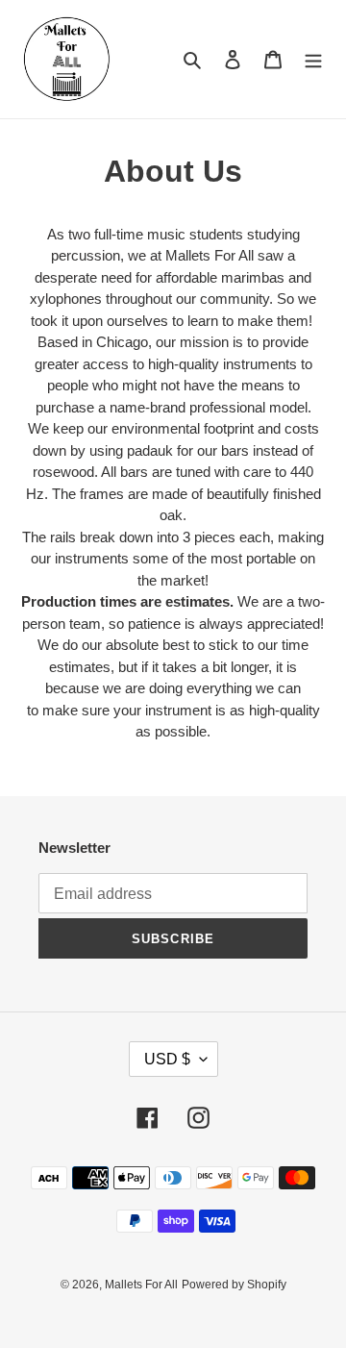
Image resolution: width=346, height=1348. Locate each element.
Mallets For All (141, 1284)
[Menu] (313, 59)
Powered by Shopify (234, 1284)
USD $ (167, 1059)
